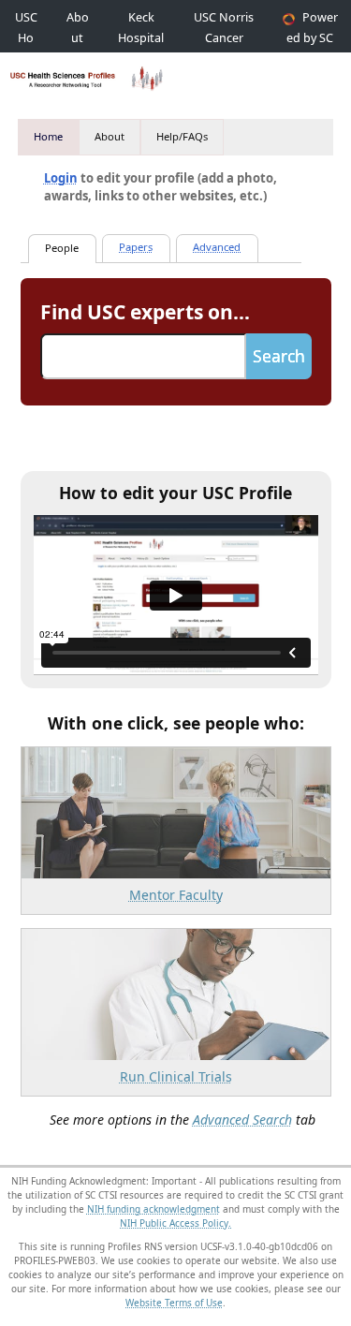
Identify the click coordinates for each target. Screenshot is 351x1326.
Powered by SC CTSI (312, 37)
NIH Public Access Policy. (175, 1223)
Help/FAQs (182, 136)
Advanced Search (242, 1119)
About (109, 136)
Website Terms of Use (174, 1302)
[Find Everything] (136, 248)
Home (48, 136)
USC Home (26, 37)
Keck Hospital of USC (141, 37)
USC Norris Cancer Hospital (224, 37)
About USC (77, 37)
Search (279, 356)
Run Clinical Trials (176, 1076)
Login (61, 177)
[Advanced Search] (217, 248)
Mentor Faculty (176, 895)
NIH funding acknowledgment (153, 1209)
